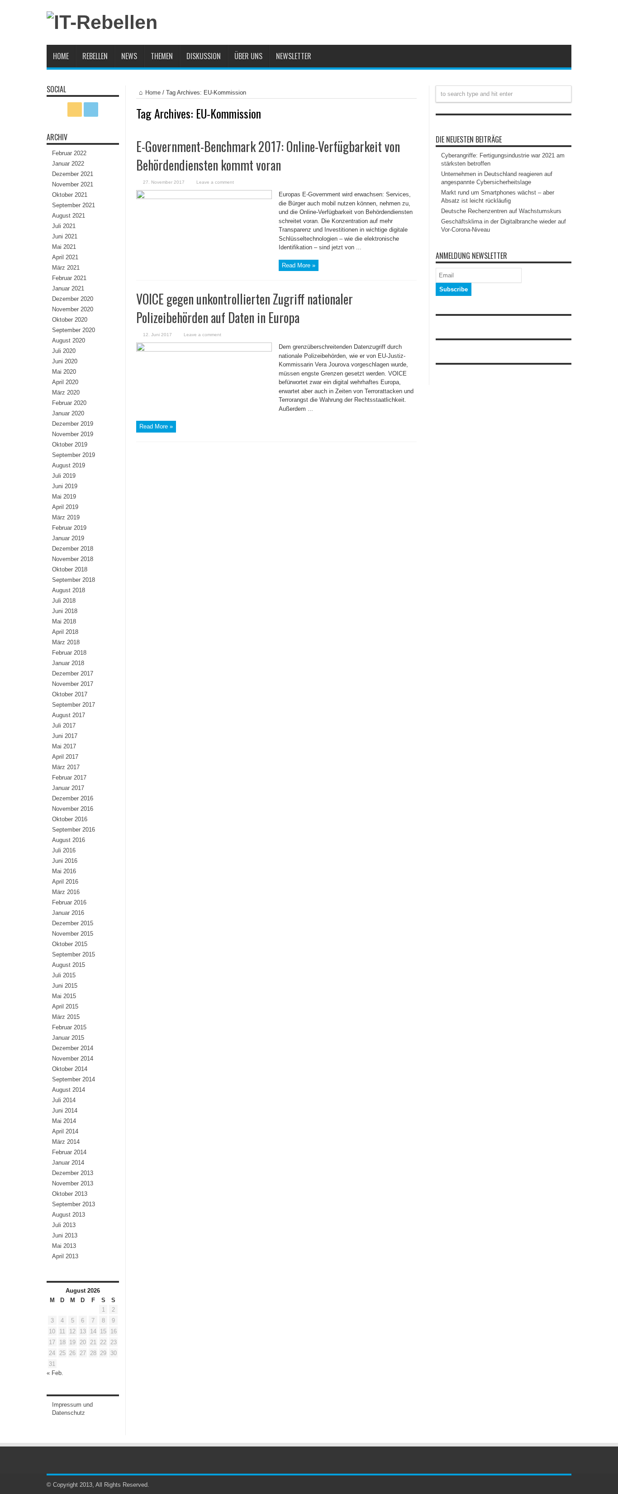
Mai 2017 (64, 746)
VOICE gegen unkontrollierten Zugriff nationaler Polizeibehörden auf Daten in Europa (244, 308)
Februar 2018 (69, 652)
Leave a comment (215, 182)
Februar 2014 (69, 1152)
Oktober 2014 (69, 1069)
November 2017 (72, 683)
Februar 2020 (69, 403)
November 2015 (72, 933)
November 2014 (72, 1058)
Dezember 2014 (72, 1048)
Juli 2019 (64, 475)
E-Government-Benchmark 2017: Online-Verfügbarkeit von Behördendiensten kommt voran (268, 155)
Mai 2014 (64, 1121)
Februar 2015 (69, 1027)
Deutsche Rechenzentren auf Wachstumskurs (501, 211)
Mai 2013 (64, 1245)
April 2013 (65, 1256)
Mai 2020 (64, 371)
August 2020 (68, 340)
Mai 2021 (64, 246)
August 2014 (68, 1089)
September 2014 (73, 1079)
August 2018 (68, 590)
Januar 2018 (68, 663)
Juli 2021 (64, 226)
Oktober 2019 (69, 444)
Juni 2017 (64, 736)
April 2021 (65, 257)
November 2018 (72, 559)
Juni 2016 (64, 860)
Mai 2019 (64, 496)
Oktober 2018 (69, 569)
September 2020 (73, 330)
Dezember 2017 (72, 673)
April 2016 (65, 881)
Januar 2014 (68, 1162)
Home (61, 56)
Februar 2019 (69, 527)
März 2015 (66, 1016)
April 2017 (65, 756)
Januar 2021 (68, 288)
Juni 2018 (64, 611)
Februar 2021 (69, 278)
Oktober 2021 (69, 194)
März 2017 (66, 767)
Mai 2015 (64, 996)
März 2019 (66, 517)
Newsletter (293, 56)
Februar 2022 (69, 153)
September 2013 (73, 1204)
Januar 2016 (68, 912)
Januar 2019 (68, 538)
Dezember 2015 (72, 923)
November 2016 (72, 808)
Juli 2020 (64, 350)
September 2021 (73, 205)
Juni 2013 (64, 1235)
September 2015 (73, 954)
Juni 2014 (64, 1110)
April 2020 (65, 382)
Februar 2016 (69, 902)
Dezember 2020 (72, 298)
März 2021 (66, 267)
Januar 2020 (68, 413)
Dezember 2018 (72, 548)
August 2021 (68, 215)
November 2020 (72, 309)
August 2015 (68, 964)
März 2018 (66, 642)
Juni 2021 (64, 236)
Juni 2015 (64, 985)
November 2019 (72, 434)
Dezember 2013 (72, 1173)
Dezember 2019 (72, 423)
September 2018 (73, 579)
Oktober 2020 (69, 319)
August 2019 (68, 465)
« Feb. (55, 1373)
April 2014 (65, 1131)
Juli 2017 (64, 725)
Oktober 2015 (69, 944)
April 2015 (65, 1006)
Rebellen (95, 56)
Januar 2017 (68, 788)
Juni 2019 (64, 486)
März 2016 (66, 892)
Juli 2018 (64, 600)
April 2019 (65, 507)
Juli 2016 (64, 850)
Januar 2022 (68, 163)
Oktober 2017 (69, 694)
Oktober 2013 (69, 1193)
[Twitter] (91, 109)
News (129, 56)
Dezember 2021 (72, 174)
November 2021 (72, 184)
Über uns (248, 56)
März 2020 (66, 392)
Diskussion (203, 56)
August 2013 (68, 1214)
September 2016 (73, 829)
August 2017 (68, 715)
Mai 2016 (64, 871)
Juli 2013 (64, 1225)
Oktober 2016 (69, 819)
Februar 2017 (69, 777)
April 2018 (65, 631)
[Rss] (74, 109)
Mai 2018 (64, 621)
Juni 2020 (64, 361)
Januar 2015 (68, 1037)
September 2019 (73, 455)
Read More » (298, 265)
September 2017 (73, 704)
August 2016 (68, 840)
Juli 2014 (64, 1100)
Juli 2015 (64, 975)
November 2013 (72, 1183)
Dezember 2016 (72, 798)
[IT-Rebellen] (102, 22)
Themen (162, 56)
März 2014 (66, 1141)
